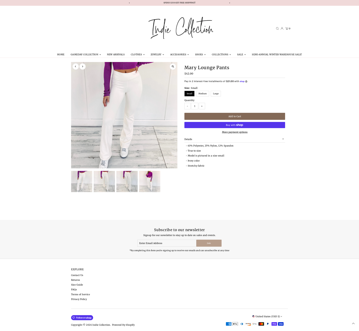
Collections (220, 54)
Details (188, 139)
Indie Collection (101, 324)
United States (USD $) (268, 316)
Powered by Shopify (123, 324)
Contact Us (77, 275)
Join (209, 243)
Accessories (178, 54)
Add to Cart (234, 116)
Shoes (199, 54)
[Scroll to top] (353, 323)
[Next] (82, 66)
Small (189, 93)
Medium (202, 93)
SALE (240, 54)
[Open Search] (277, 28)
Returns (75, 280)
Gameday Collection (85, 54)
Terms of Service (80, 294)
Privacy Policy (79, 299)
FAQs (74, 289)
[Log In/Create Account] (282, 28)
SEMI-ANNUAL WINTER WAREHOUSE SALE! (277, 54)
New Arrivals (116, 54)
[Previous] (76, 66)
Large (216, 93)
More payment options (235, 132)
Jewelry (156, 54)
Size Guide (77, 284)
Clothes (136, 54)
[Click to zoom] (173, 66)
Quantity (189, 100)
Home (61, 54)
